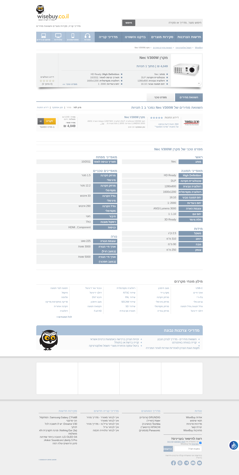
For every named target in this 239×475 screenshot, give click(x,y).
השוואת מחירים (44, 26)
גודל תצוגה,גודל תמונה (191, 306)
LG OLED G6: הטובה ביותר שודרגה (58, 436)
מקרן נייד (164, 292)
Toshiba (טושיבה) (151, 423)
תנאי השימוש (179, 442)
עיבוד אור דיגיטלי (93, 288)
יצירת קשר (196, 427)
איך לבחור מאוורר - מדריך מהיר (102, 417)
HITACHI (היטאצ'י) (150, 427)
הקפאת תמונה (94, 306)
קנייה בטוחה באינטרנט (184, 342)
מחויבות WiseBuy (192, 430)
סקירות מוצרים (60, 26)
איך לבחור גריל (111, 427)
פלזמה (64, 297)
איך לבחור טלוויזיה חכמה (106, 430)
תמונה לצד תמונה (59, 288)
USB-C (199, 288)
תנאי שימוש (196, 420)
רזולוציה (64, 311)
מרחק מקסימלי (161, 306)
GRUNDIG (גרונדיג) (149, 417)
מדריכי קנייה (75, 26)
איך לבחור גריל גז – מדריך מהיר (102, 423)
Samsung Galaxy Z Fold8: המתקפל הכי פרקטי (58, 419)
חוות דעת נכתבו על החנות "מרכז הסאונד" (167, 125)
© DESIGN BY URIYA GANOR (47, 460)
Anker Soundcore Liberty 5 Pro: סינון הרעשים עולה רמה (60, 442)
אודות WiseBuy (194, 417)
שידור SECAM (128, 301)
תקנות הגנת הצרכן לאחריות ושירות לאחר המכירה (172, 348)
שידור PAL (130, 297)
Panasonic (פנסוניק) (149, 430)
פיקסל (65, 292)
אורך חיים (198, 292)
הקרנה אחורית (61, 306)
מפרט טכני (71, 84)
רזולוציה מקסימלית (126, 288)
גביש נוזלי (198, 301)
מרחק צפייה (163, 311)
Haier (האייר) (153, 420)
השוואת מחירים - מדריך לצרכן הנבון (177, 339)
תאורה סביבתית (127, 311)
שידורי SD (130, 306)
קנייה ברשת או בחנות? (126, 342)
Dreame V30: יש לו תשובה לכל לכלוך (61, 425)
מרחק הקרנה (163, 297)
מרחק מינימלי (162, 301)
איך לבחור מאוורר (110, 420)
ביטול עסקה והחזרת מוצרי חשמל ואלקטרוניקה (114, 345)
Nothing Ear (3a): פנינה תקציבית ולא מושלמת (58, 432)
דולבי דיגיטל (197, 311)
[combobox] (169, 23)
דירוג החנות (42, 107)
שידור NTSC (129, 292)
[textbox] (188, 449)
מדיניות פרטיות (194, 423)
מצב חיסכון (163, 288)
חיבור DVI (97, 297)
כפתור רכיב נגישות (233, 445)
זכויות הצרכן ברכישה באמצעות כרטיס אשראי (114, 339)
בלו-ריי (199, 297)
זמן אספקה (57, 107)
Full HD (98, 311)
